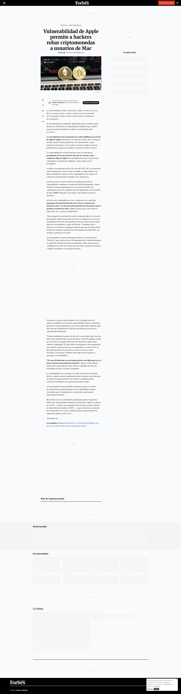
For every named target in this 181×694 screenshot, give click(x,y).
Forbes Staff (61, 52)
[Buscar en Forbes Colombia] (177, 3)
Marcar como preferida (91, 102)
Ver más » (150, 689)
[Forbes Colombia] (82, 3)
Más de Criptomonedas (52, 499)
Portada (63, 25)
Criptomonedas (75, 25)
